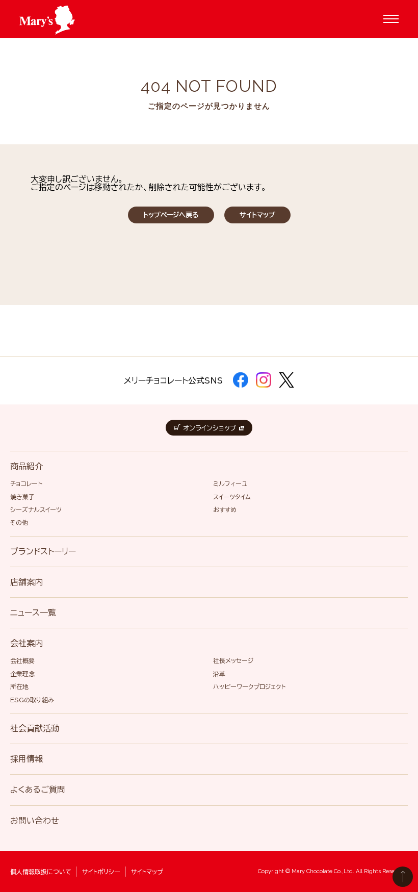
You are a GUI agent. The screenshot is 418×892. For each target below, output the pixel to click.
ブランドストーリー (43, 551)
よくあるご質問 (37, 789)
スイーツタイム (232, 497)
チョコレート (26, 483)
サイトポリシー (101, 872)
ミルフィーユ (230, 483)
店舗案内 (26, 582)
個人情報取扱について (40, 872)
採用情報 (26, 759)
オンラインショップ (210, 428)
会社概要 (22, 660)
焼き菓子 (22, 497)
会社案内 (26, 643)
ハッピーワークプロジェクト (249, 686)
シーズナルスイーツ (36, 509)
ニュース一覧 (33, 612)
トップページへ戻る (171, 215)
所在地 (19, 686)
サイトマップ (257, 215)
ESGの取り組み (32, 700)
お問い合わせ (34, 821)
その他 (19, 522)
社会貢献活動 (34, 728)
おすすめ (225, 509)
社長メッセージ (233, 660)
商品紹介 (26, 466)
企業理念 (22, 674)
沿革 (219, 674)
